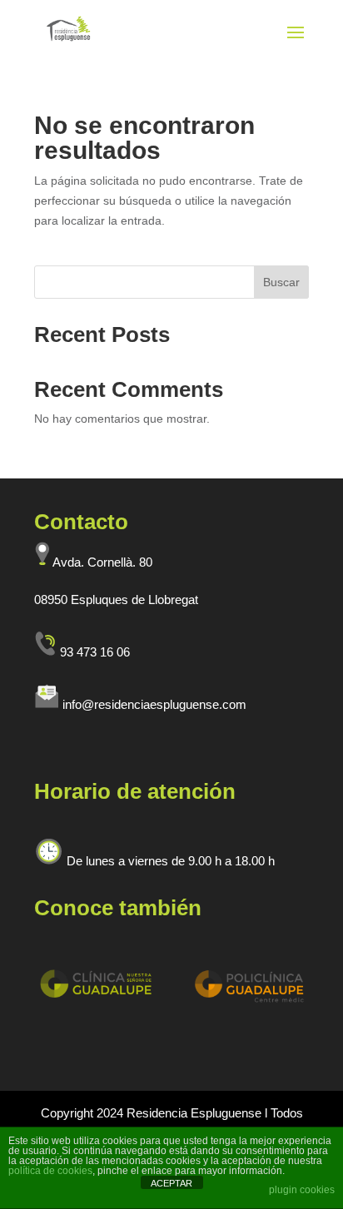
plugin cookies (302, 1190)
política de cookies (50, 1171)
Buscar (281, 282)
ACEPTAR (171, 1183)
